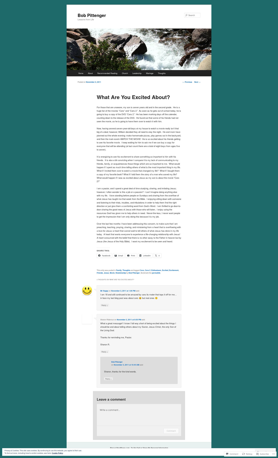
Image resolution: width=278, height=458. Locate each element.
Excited (165, 270)
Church (125, 73)
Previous (187, 82)
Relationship (121, 272)
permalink (156, 272)
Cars (142, 270)
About (90, 73)
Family (119, 270)
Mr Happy (104, 290)
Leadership (136, 73)
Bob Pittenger (92, 15)
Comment (171, 431)
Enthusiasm (156, 270)
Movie (112, 272)
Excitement (174, 270)
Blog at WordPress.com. (120, 448)
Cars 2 (147, 270)
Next (197, 82)
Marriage (149, 73)
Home (80, 73)
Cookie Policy (57, 453)
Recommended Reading (107, 73)
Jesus (106, 272)
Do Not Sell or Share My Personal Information (149, 448)
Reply (104, 305)
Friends (100, 272)
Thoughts (162, 73)
